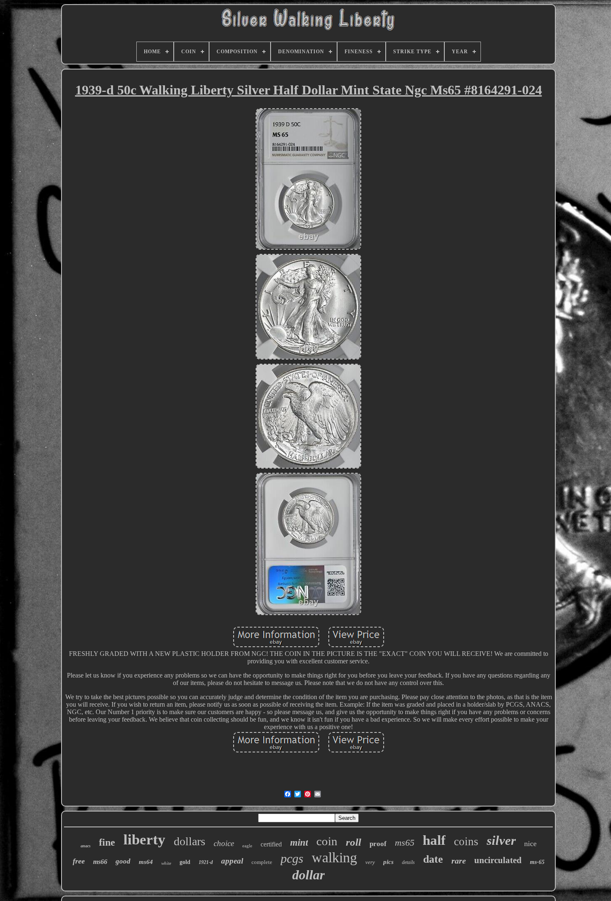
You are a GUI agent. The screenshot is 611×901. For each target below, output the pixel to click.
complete (261, 862)
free (79, 861)
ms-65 (537, 862)
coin (327, 841)
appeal (232, 860)
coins (466, 841)
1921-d (206, 862)
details (408, 862)
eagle (247, 845)
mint (299, 842)
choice (224, 843)
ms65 (404, 842)
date (433, 859)
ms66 (100, 861)
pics (388, 862)
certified (271, 844)
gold (185, 862)
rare (458, 860)
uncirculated (498, 860)
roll (353, 842)
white (166, 863)
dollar (308, 874)
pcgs (292, 858)
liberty (144, 840)
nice (530, 843)
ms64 (146, 862)
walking (334, 857)
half (434, 840)
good (123, 861)
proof (378, 844)
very (370, 862)
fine (107, 842)
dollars (189, 841)
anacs (86, 846)
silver (501, 840)
